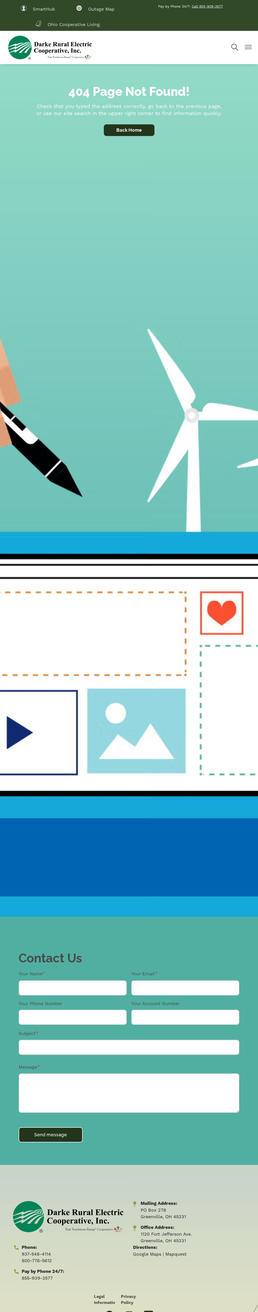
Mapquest (176, 1254)
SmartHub (38, 9)
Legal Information (106, 1299)
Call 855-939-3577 (207, 6)
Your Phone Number (40, 1003)
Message (28, 1067)
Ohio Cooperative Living (68, 24)
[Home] (49, 47)
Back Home (129, 130)
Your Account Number (155, 1003)
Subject (27, 1033)
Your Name (30, 973)
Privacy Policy (128, 1299)
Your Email (143, 973)
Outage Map (95, 9)
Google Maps (147, 1254)
